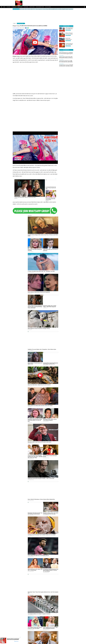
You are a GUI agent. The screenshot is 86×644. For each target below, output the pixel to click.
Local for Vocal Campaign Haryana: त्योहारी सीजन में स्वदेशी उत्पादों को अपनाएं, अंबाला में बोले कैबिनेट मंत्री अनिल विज (66, 61)
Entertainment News (20, 23)
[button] (1, 6)
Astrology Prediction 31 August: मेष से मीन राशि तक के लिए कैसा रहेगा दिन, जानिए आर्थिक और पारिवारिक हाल (66, 66)
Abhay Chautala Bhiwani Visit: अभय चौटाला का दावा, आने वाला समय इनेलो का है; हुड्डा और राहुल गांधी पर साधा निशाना (66, 53)
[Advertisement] (39, 16)
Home (14, 23)
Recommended (66, 49)
